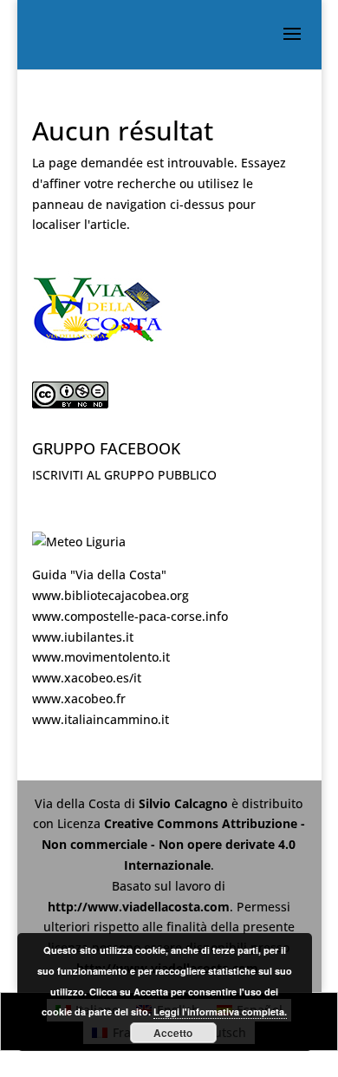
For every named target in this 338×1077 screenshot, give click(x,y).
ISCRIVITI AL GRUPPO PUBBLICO (124, 475)
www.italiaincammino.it (100, 719)
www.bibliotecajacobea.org (110, 595)
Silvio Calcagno (185, 803)
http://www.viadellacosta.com (139, 906)
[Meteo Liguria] (79, 541)
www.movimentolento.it (101, 657)
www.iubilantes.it (82, 637)
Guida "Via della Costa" (99, 574)
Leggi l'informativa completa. (220, 1011)
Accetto (172, 1033)
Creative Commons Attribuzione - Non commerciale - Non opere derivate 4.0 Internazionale (173, 844)
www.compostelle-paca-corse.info (130, 616)
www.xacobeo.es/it (86, 677)
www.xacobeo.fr (79, 698)
